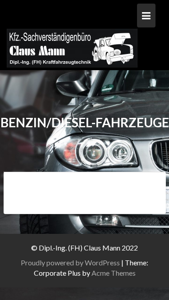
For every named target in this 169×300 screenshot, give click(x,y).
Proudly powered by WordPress (70, 262)
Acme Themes (113, 273)
